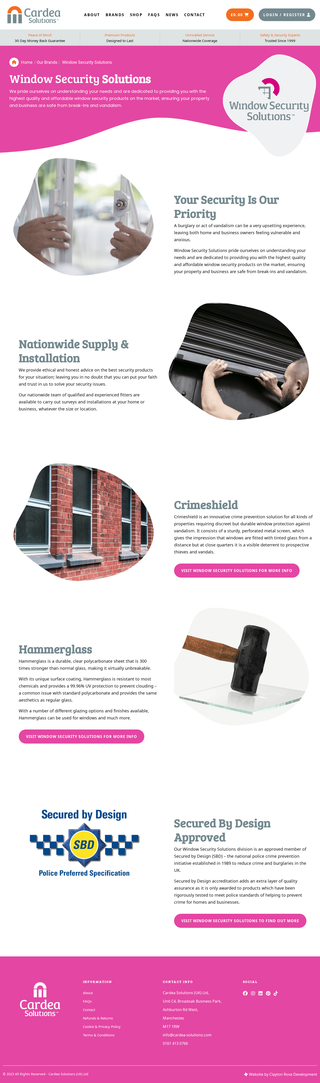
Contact (89, 1009)
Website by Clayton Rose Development (283, 1074)
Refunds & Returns (98, 1018)
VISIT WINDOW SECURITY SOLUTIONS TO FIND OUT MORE (240, 920)
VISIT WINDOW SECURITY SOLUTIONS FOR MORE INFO (236, 570)
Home (27, 62)
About (88, 992)
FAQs (87, 1001)
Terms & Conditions (99, 1035)
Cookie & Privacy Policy (102, 1026)
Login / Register (285, 14)
